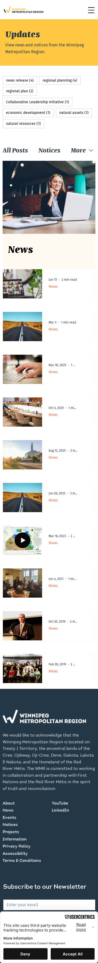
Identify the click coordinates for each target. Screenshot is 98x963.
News (53, 286)
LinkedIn (60, 810)
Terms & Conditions (22, 861)
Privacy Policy (17, 846)
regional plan (21, 91)
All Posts (15, 150)
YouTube (60, 803)
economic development (30, 112)
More (78, 150)
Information (15, 839)
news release (21, 80)
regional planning (61, 80)
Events (9, 818)
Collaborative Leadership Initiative (39, 102)
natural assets (75, 112)
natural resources (25, 123)
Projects (11, 832)
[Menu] (91, 10)
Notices (49, 150)
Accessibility (15, 854)
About (9, 803)
